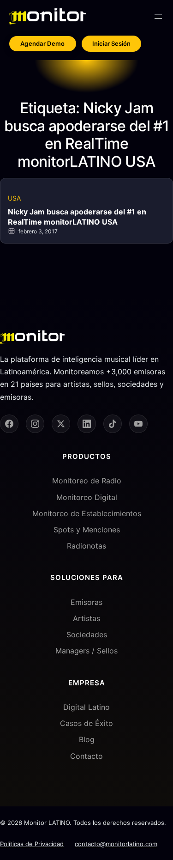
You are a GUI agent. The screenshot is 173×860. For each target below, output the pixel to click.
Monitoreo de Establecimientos (86, 513)
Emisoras (86, 602)
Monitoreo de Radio (86, 480)
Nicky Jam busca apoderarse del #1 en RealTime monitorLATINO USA (77, 216)
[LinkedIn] (87, 424)
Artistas (86, 618)
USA (14, 198)
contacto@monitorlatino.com (116, 844)
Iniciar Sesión (111, 43)
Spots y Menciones (87, 529)
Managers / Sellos (86, 650)
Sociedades (86, 634)
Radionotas (86, 545)
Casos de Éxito (86, 723)
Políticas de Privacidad (32, 844)
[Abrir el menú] (158, 16)
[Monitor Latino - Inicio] (47, 16)
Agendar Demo (42, 43)
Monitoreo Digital (86, 497)
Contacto (86, 756)
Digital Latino (86, 707)
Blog (87, 739)
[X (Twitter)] (61, 424)
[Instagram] (35, 424)
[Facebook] (9, 424)
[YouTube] (138, 424)
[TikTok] (112, 424)
